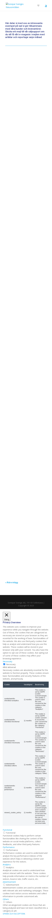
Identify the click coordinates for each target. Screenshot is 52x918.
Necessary (11, 664)
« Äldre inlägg (11, 582)
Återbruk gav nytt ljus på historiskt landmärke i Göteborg (26, 205)
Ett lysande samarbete (20, 378)
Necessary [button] (7, 661)
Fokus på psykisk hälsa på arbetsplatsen (21, 475)
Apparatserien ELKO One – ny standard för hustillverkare (23, 264)
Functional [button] (7, 830)
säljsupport (34, 31)
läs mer (11, 84)
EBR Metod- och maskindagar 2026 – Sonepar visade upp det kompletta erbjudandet (24, 164)
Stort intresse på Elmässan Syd (24, 552)
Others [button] (6, 899)
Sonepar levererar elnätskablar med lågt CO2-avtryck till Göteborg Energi (24, 65)
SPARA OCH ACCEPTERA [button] (14, 913)
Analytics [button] (7, 864)
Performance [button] (9, 847)
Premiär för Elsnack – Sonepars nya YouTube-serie (25, 343)
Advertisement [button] (9, 882)
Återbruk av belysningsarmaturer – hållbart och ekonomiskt (25, 303)
